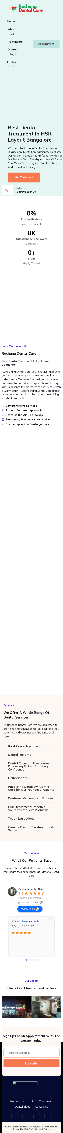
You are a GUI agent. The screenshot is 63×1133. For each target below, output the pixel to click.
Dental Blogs (12, 52)
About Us (12, 31)
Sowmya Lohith (31, 921)
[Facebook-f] (15, 1116)
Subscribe (31, 1063)
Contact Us (12, 64)
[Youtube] (48, 1116)
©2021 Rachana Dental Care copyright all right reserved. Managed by (31, 1128)
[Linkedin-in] (37, 1116)
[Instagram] (26, 1116)
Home (11, 21)
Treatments (15, 41)
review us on (28, 909)
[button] (6, 1007)
